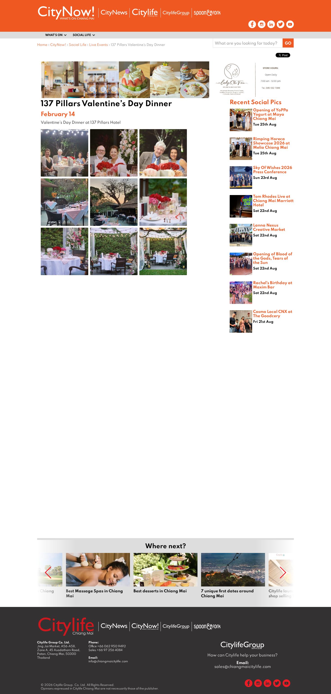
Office (107, 646)
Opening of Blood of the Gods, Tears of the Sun (272, 258)
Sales (105, 650)
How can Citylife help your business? (242, 655)
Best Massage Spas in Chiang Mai (98, 578)
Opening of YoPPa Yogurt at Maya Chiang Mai (270, 114)
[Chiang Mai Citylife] (145, 13)
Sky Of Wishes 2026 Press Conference (272, 169)
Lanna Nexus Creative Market (269, 227)
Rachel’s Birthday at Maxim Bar (272, 285)
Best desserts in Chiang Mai (165, 578)
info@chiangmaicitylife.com (108, 661)
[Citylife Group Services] (176, 13)
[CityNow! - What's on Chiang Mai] (66, 12)
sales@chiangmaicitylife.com (242, 664)
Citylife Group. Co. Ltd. (69, 685)
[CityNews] (114, 12)
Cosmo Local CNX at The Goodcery (272, 313)
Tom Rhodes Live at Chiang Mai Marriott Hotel (273, 200)
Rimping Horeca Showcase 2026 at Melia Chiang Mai (271, 143)
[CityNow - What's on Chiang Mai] (145, 626)
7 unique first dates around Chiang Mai (233, 578)
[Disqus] (133, 350)
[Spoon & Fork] (207, 12)
